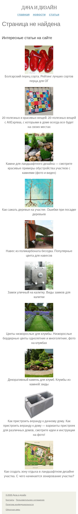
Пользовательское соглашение (30, 499)
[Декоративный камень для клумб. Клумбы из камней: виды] (39, 375)
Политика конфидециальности (20, 504)
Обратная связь (13, 509)
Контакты (10, 499)
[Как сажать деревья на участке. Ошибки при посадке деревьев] (39, 205)
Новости (39, 14)
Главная (23, 14)
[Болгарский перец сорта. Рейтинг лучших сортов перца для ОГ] (39, 71)
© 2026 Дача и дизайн (16, 495)
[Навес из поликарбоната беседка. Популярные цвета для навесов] (39, 246)
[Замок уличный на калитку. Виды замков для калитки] (39, 287)
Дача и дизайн (39, 7)
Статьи (54, 14)
